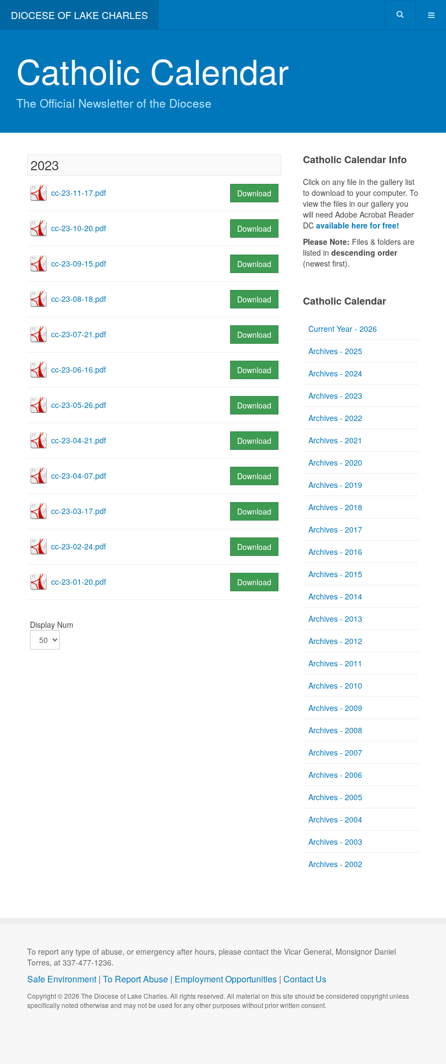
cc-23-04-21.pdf (78, 440)
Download (254, 193)
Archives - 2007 (335, 752)
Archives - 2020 (335, 462)
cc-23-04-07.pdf (78, 475)
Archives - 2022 (335, 417)
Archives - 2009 (335, 707)
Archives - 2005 (335, 796)
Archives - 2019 (335, 484)
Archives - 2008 (335, 730)
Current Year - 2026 (342, 328)
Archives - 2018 (335, 507)
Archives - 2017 (335, 529)
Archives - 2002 (335, 863)
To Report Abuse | (139, 979)
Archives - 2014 (335, 596)
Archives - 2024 (335, 373)
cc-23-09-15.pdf (78, 263)
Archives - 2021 (335, 440)
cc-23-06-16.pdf (78, 369)
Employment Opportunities (226, 979)
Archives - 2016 (335, 551)
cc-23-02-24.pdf (78, 546)
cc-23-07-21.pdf (78, 334)
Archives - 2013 (335, 618)
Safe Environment (61, 979)
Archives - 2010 (335, 685)
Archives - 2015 (335, 573)
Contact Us (304, 979)
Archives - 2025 (335, 350)
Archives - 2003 (335, 841)
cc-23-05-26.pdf (78, 404)
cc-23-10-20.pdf (78, 227)
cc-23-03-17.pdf (78, 510)
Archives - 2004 (335, 819)
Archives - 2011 (335, 663)
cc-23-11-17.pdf (78, 192)
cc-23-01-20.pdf (78, 581)
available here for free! (357, 225)
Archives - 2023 (335, 395)
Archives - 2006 (335, 774)
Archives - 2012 (335, 640)
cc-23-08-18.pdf (78, 298)
